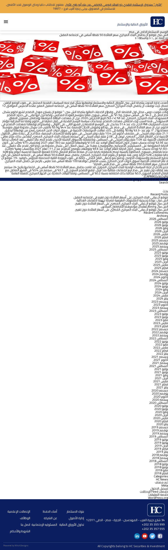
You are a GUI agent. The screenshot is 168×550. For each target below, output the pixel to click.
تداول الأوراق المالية (71, 524)
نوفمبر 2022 (160, 332)
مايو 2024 (161, 289)
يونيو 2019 (161, 442)
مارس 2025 (160, 265)
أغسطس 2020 (158, 402)
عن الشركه (50, 518)
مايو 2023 (161, 320)
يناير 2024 (162, 298)
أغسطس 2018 (158, 461)
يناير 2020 (162, 424)
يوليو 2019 (161, 439)
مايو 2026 (161, 228)
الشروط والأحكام (20, 531)
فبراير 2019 (161, 448)
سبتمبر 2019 (160, 433)
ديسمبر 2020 (159, 390)
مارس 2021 (160, 381)
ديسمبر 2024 (159, 271)
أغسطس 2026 (158, 219)
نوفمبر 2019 (160, 430)
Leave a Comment (106, 179)
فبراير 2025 (161, 268)
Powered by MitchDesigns (15, 545)
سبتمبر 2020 (160, 399)
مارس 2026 (160, 234)
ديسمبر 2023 (159, 301)
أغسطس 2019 (158, 436)
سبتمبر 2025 (160, 246)
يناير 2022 (162, 353)
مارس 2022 (160, 347)
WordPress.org (158, 498)
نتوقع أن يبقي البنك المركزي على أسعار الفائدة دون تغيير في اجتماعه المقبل (121, 197)
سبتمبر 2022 (160, 335)
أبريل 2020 (161, 415)
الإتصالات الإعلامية (18, 511)
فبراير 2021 (161, 384)
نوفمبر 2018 (160, 455)
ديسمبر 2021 (159, 357)
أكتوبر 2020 (160, 396)
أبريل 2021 (161, 378)
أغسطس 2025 (158, 249)
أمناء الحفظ (50, 511)
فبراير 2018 (161, 473)
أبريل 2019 (161, 445)
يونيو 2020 (161, 409)
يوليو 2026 (161, 222)
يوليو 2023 (161, 314)
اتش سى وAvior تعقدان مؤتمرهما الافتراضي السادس (134, 206)
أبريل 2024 (161, 292)
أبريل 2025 (161, 261)
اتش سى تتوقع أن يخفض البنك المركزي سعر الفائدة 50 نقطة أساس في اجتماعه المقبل (113, 35)
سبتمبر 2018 (160, 458)
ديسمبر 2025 (159, 240)
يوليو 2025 (161, 252)
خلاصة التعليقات (158, 494)
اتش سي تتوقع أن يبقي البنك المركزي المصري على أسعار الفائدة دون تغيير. (121, 203)
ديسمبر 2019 (159, 427)
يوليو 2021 (161, 369)
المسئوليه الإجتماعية (44, 524)
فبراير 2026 (161, 237)
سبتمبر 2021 (160, 363)
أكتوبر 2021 (160, 360)
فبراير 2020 (161, 421)
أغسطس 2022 (158, 338)
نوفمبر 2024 (160, 274)
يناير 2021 (162, 387)
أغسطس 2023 (158, 311)
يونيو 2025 (161, 255)
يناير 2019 (162, 452)
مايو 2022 (161, 344)
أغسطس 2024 (158, 280)
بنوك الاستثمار (75, 511)
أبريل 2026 (161, 231)
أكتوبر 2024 (160, 277)
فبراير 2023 (161, 326)
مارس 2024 (160, 295)
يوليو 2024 (161, 283)
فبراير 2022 (161, 350)
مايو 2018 (161, 470)
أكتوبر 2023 (160, 304)
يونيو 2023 (161, 317)
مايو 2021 (161, 375)
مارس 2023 (160, 323)
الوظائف (25, 518)
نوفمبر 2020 (160, 393)
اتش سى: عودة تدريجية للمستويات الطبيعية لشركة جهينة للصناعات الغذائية (122, 200)
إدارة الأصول (76, 518)
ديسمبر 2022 (159, 329)
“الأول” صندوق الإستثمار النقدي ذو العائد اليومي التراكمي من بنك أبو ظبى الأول (113, 4)
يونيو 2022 (161, 341)
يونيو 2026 (161, 225)
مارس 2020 (160, 418)
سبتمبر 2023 (160, 307)
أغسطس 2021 (158, 366)
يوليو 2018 (161, 464)
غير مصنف (161, 482)
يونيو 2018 (161, 467)
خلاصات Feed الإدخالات (154, 491)
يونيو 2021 (161, 372)
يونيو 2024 (161, 286)
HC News (162, 179)
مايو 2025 (161, 258)
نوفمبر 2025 (160, 243)
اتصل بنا (25, 524)
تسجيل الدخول (159, 488)
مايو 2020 (161, 412)
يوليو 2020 (161, 406)
